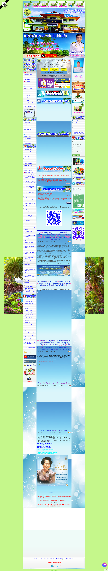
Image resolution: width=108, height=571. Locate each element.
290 (51, 506)
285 (60, 504)
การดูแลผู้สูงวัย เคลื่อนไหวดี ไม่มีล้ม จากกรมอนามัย (47, 495)
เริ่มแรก (39, 504)
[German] (29, 66)
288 (68, 504)
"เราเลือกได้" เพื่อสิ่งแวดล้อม (43, 499)
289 (48, 506)
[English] (27, 66)
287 (66, 504)
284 (57, 504)
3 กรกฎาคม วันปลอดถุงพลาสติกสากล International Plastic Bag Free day (52, 500)
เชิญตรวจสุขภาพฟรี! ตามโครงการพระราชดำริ (45, 193)
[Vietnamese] (34, 66)
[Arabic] (24, 66)
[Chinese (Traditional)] (26, 66)
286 (63, 504)
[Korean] (33, 66)
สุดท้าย (58, 506)
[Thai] (23, 66)
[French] (28, 66)
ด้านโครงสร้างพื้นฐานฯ (77, 151)
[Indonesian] (31, 66)
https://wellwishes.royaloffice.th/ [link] (46, 361)
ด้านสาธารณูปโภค (76, 146)
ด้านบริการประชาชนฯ (77, 144)
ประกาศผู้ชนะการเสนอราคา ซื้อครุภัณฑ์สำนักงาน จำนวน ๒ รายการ (49, 181)
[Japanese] (32, 66)
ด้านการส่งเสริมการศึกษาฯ (78, 149)
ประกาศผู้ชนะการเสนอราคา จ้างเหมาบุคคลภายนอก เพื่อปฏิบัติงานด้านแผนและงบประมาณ (52, 180)
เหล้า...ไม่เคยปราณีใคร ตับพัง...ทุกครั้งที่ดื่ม (45, 194)
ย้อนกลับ (44, 504)
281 (48, 504)
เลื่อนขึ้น (105, 569)
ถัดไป (54, 506)
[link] (40, 449)
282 (51, 504)
